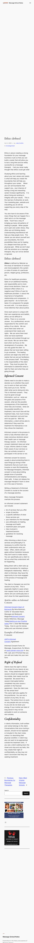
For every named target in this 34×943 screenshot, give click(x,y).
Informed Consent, (18, 616)
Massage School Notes (16, 3)
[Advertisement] (17, 25)
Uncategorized (10, 146)
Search (6, 790)
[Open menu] (30, 3)
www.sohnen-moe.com (14, 650)
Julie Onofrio (19, 143)
